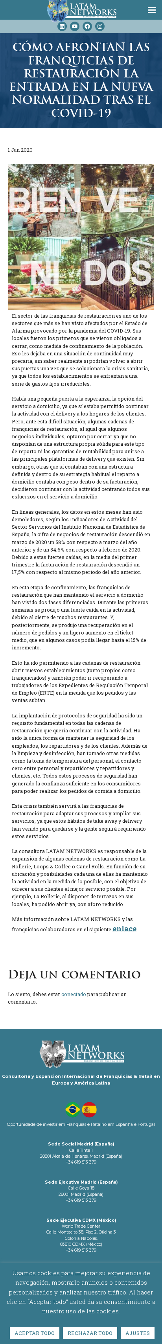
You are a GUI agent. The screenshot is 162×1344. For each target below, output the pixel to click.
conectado (73, 994)
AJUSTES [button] (137, 1333)
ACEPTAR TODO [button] (35, 1333)
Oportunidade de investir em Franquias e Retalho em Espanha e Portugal (81, 1124)
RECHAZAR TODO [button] (90, 1333)
